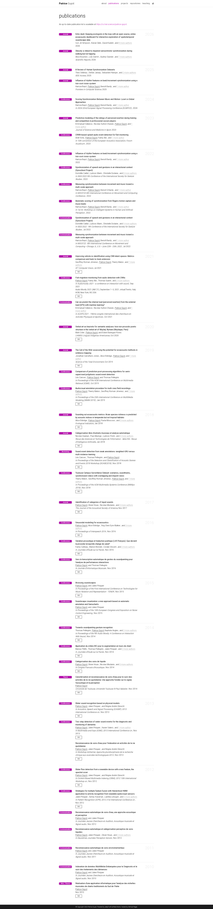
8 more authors (125, 43)
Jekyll (106, 907)
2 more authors (129, 72)
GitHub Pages (132, 907)
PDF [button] (79, 272)
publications (114, 3)
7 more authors (125, 57)
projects (124, 3)
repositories (135, 3)
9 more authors (130, 223)
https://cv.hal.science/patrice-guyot (111, 24)
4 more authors (126, 436)
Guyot (66, 3)
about (103, 3)
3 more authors (126, 420)
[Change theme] (152, 2)
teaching (146, 3)
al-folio (114, 907)
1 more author (123, 86)
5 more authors (130, 797)
